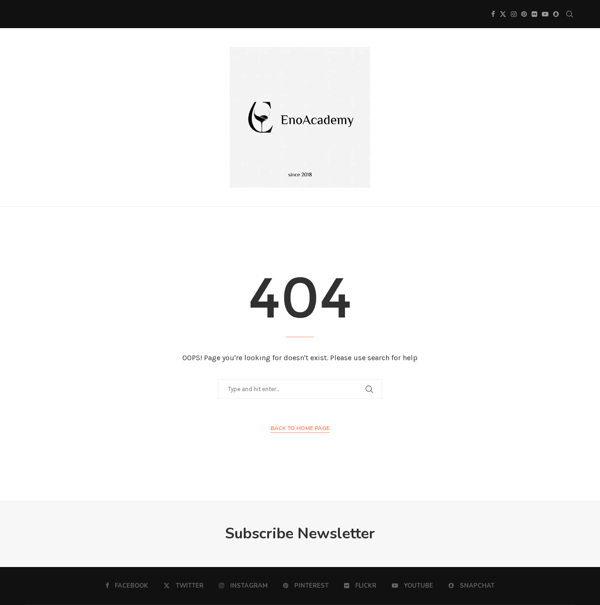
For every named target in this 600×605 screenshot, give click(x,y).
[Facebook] (493, 14)
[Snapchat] (556, 14)
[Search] (569, 14)
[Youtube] (545, 14)
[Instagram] (514, 14)
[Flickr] (534, 14)
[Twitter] (503, 14)
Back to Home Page (300, 428)
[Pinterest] (524, 14)
